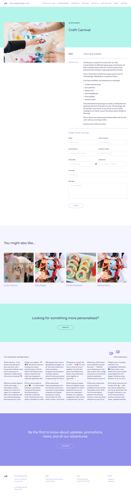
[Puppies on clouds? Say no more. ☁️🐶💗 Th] (76, 371)
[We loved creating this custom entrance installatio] (96, 391)
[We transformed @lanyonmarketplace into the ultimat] (55, 391)
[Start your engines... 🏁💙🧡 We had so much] (34, 371)
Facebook (111, 481)
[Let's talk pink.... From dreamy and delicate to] (13, 371)
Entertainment (63, 3)
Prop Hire (85, 3)
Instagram (111, 479)
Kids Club (94, 3)
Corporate (75, 3)
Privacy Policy (18, 481)
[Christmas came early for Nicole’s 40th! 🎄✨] (117, 391)
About (116, 3)
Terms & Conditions (20, 479)
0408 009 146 (50, 481)
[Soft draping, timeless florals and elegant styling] (76, 391)
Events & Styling (48, 3)
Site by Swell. (18, 489)
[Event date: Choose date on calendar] (96, 164)
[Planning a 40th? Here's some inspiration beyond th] (96, 371)
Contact (124, 3)
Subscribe (65, 446)
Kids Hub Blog (106, 3)
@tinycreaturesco (120, 357)
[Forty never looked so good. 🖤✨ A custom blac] (34, 391)
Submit (76, 205)
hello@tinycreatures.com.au (54, 479)
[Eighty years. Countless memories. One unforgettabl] (117, 371)
